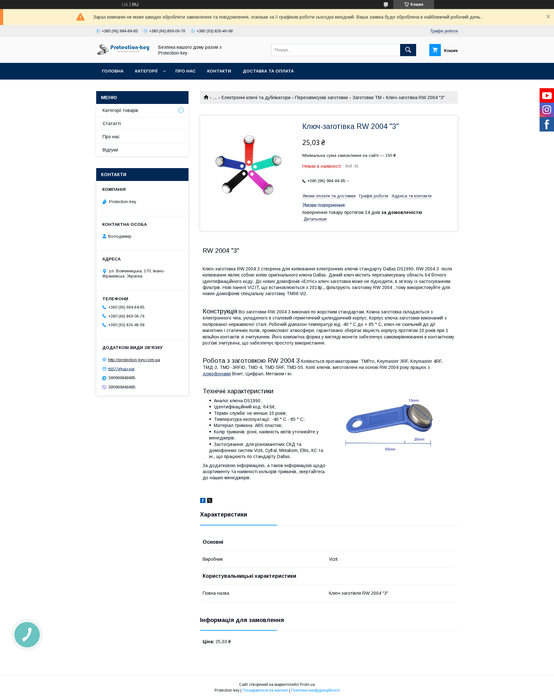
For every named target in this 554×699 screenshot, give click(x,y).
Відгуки (110, 149)
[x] (209, 501)
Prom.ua (307, 684)
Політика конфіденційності (315, 690)
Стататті (112, 123)
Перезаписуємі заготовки (321, 97)
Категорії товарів (120, 110)
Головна (112, 71)
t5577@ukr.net (121, 368)
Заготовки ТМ (367, 97)
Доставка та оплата (268, 71)
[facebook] (203, 501)
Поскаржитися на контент (265, 690)
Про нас (185, 71)
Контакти (219, 71)
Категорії (146, 71)
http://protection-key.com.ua (134, 359)
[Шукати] (408, 50)
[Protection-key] (123, 54)
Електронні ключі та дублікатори (256, 97)
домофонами (217, 373)
